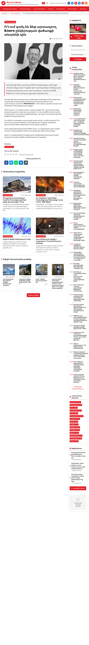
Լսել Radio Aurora (79, 488)
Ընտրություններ (76, 416)
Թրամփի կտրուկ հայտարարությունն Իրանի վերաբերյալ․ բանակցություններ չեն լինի (80, 142)
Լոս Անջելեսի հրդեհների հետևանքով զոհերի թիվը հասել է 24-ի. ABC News (49, 200)
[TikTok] (82, 3)
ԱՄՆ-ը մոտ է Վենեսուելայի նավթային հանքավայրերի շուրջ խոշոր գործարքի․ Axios (79, 236)
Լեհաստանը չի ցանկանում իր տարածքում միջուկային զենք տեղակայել (79, 297)
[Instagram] (86, 3)
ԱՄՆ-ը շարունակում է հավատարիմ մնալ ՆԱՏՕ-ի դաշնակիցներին (80, 226)
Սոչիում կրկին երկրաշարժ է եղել (17, 239)
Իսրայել (74, 424)
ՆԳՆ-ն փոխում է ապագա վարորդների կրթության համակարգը (79, 288)
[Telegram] (79, 3)
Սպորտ (50, 9)
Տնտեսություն (72, 9)
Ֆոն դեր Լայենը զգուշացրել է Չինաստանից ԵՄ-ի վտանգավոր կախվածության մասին (80, 308)
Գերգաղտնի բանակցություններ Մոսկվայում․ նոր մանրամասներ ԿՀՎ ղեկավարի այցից (80, 101)
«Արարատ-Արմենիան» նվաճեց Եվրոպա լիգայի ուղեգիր (79, 246)
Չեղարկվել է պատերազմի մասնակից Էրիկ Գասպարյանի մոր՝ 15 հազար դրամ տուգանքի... (80, 256)
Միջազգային (75, 405)
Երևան (73, 421)
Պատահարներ (25, 9)
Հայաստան (75, 402)
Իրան (73, 413)
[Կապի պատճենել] (26, 163)
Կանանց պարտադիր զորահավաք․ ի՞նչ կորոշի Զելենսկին (79, 184)
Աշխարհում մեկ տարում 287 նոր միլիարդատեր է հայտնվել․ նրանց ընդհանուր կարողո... (79, 378)
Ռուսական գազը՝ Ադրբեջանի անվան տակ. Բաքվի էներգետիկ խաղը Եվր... (77, 477)
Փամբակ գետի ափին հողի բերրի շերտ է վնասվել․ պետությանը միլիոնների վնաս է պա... (80, 77)
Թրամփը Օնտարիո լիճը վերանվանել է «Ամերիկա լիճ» (79, 266)
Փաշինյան (74, 430)
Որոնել (78, 59)
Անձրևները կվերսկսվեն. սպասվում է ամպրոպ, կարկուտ (78, 112)
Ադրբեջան (74, 427)
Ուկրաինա (74, 419)
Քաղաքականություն (10, 9)
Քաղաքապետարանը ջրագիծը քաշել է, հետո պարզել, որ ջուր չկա (78, 455)
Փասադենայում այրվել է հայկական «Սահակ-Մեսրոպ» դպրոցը (48, 241)
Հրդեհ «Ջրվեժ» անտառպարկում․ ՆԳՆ (41, 280)
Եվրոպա (74, 433)
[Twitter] (72, 3)
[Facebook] (68, 3)
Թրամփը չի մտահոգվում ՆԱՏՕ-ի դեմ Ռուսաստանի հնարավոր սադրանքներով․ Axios (80, 276)
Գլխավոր (4, 13)
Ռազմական (60, 9)
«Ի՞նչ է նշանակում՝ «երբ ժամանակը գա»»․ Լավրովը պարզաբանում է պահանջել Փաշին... (80, 122)
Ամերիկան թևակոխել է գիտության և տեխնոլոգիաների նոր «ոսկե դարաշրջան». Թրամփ (79, 194)
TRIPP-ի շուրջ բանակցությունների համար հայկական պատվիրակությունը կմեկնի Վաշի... (80, 319)
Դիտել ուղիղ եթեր (78, 37)
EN (47, 3)
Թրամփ (74, 441)
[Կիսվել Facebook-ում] (6, 163)
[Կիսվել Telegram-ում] (21, 163)
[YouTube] (75, 3)
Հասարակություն (39, 9)
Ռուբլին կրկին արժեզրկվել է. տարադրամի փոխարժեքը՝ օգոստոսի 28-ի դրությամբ (79, 153)
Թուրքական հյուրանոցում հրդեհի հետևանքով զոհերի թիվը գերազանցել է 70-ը (14, 200)
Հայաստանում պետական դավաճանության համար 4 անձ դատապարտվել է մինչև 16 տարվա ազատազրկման (58, 283)
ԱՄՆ (73, 407)
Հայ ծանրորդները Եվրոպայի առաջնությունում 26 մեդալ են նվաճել (79, 216)
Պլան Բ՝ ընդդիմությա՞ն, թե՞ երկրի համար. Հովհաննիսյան (80, 346)
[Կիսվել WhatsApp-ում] (16, 163)
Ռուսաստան (75, 410)
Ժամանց (83, 9)
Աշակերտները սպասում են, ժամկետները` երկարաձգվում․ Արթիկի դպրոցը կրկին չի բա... (79, 164)
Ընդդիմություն (75, 438)
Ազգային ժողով (76, 435)
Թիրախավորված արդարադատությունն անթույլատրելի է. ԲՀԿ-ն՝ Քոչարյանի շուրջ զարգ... (81, 355)
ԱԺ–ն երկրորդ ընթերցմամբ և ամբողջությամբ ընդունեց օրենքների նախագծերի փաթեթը (79, 366)
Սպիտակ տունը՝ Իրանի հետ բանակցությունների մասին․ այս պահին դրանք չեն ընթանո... (80, 336)
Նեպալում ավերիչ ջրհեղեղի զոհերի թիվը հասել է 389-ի (25, 281)
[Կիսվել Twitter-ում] (11, 163)
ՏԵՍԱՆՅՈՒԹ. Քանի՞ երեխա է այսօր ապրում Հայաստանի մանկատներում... (78, 465)
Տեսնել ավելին (33, 295)
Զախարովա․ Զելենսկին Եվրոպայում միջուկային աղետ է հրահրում (80, 206)
